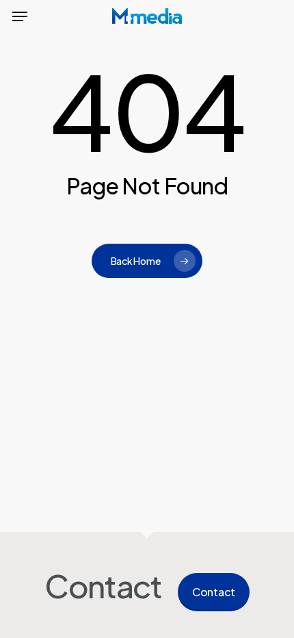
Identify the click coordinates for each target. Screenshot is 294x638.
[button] (19, 16)
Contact (213, 592)
